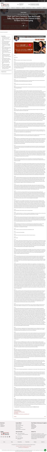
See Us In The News (18, 424)
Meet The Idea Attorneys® (19, 425)
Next (45, 416)
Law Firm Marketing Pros (25, 447)
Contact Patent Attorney (19, 427)
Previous (15, 416)
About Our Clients (18, 426)
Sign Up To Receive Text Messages (20, 429)
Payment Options (18, 428)
